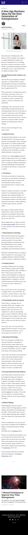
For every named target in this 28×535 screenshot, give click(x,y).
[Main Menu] (25, 2)
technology (11, 346)
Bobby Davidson (6, 27)
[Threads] (15, 519)
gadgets (3, 328)
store (12, 445)
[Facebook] (10, 519)
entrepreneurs (6, 448)
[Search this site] (23, 2)
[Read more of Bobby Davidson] (3, 23)
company (4, 257)
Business (4, 8)
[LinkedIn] (12, 519)
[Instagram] (18, 519)
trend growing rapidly (9, 224)
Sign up (14, 522)
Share (23, 25)
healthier (16, 156)
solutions (8, 392)
